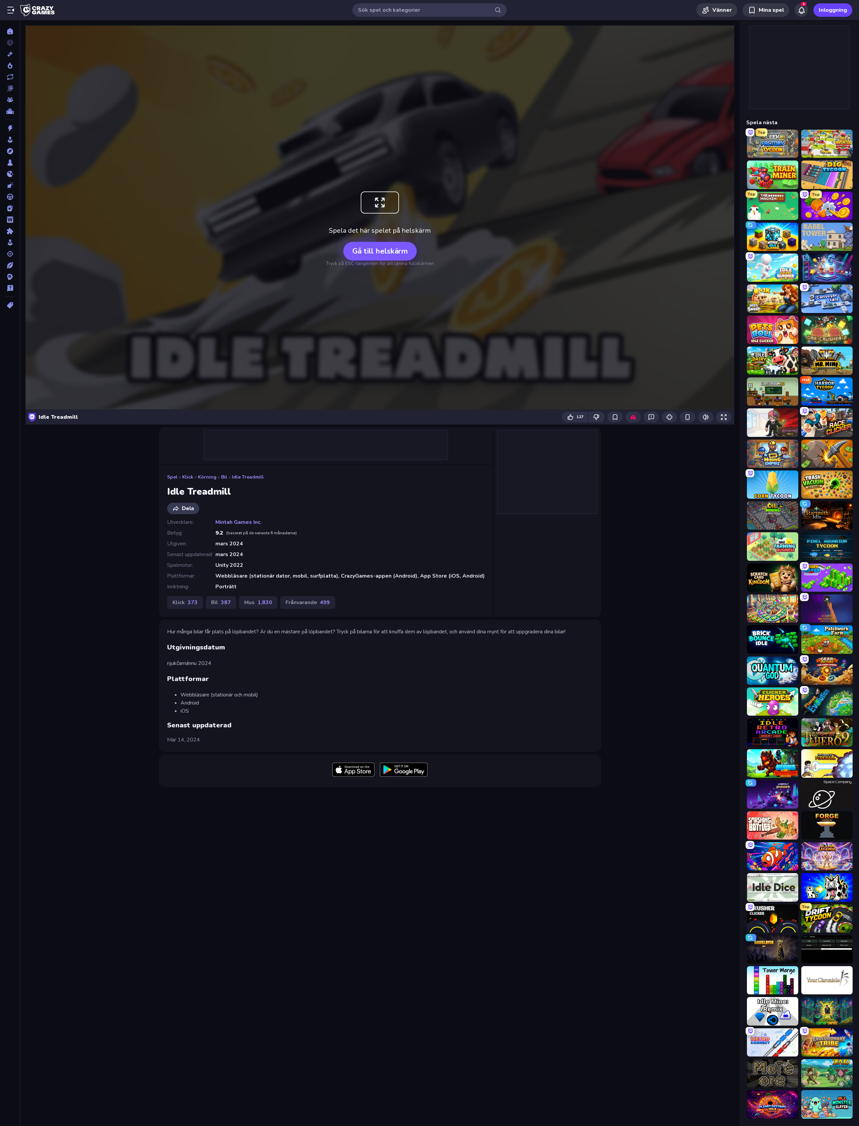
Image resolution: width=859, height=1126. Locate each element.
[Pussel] (10, 231)
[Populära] (10, 65)
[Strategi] (10, 276)
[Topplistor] (10, 111)
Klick (187, 477)
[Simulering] (10, 242)
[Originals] (10, 88)
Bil (224, 477)
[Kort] (10, 208)
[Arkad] (10, 139)
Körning (207, 477)
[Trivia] (10, 288)
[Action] (10, 128)
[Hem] (10, 31)
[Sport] (10, 265)
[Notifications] (801, 10)
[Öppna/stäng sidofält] (11, 10)
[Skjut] (10, 254)
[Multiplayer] (10, 99)
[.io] (10, 174)
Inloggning (833, 10)
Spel (172, 477)
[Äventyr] (10, 151)
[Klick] (10, 185)
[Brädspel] (10, 162)
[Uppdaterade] (10, 77)
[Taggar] (10, 305)
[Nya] (10, 54)
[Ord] (10, 219)
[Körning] (10, 196)
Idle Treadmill (248, 477)
